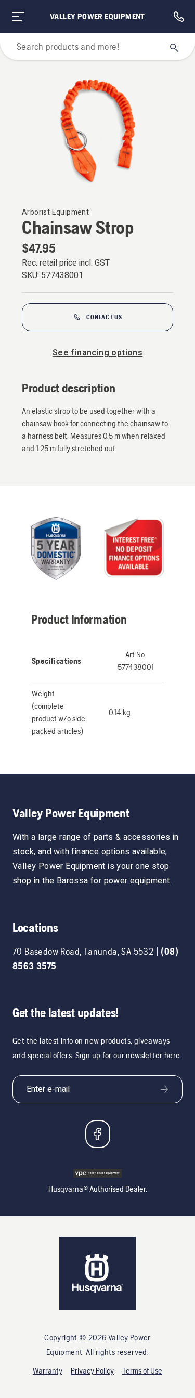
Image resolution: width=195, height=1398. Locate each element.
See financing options (97, 353)
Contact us (104, 317)
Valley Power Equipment (97, 16)
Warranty (47, 1371)
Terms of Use (142, 1371)
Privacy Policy (92, 1371)
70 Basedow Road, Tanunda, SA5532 (82, 951)
